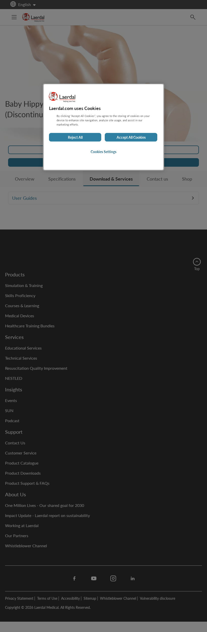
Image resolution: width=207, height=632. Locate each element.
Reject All (75, 137)
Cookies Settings (103, 151)
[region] (103, 126)
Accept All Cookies (131, 137)
